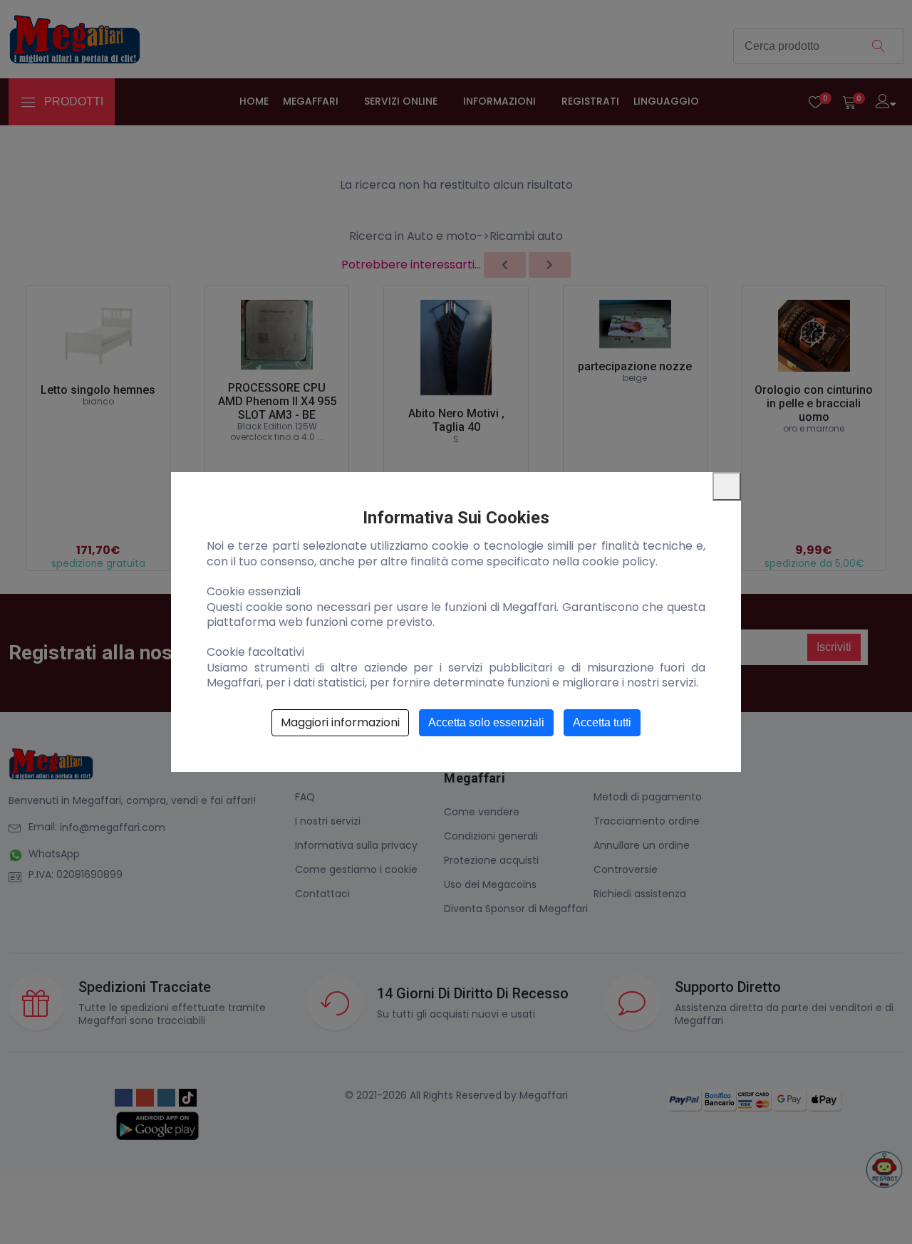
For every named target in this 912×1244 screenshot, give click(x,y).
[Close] (726, 486)
